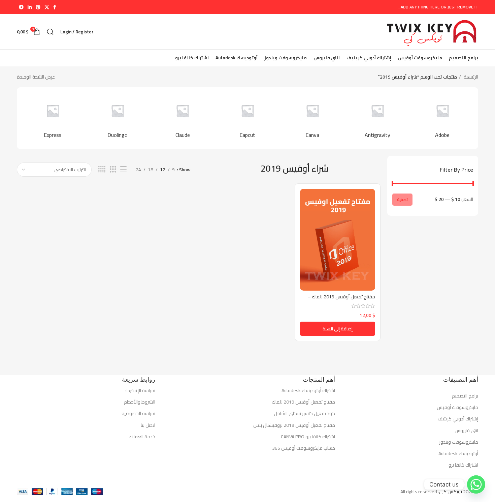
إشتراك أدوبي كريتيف (458, 418)
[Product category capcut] (248, 118)
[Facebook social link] (54, 7)
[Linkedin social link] (30, 7)
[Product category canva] (312, 118)
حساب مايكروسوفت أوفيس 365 (303, 448)
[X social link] (46, 7)
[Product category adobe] (442, 118)
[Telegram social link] (21, 7)
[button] (337, 329)
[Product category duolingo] (118, 118)
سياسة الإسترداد (139, 390)
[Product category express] (53, 118)
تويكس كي (450, 491)
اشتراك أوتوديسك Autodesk (308, 390)
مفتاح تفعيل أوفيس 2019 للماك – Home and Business (341, 300)
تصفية (402, 199)
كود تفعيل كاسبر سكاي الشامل (304, 413)
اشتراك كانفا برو (463, 465)
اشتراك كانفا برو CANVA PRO (308, 436)
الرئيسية (470, 77)
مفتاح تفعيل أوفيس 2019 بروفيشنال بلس (294, 425)
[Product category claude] (183, 118)
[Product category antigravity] (377, 118)
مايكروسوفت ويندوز (458, 442)
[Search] (50, 31)
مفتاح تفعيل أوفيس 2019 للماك (303, 401)
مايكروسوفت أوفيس (457, 407)
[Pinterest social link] (38, 7)
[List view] (123, 169)
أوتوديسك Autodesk (458, 453)
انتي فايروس (466, 430)
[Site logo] (431, 31)
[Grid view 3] (113, 169)
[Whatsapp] (476, 484)
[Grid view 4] (101, 169)
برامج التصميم (465, 395)
